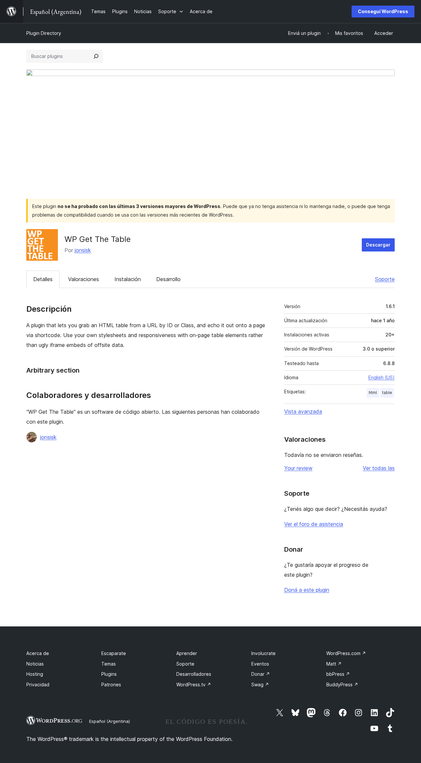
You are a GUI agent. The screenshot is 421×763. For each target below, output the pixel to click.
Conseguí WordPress (383, 11)
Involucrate (263, 653)
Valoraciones (83, 279)
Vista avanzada (303, 411)
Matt (334, 664)
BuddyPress (342, 684)
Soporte (385, 279)
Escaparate (113, 653)
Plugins (109, 674)
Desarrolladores (193, 674)
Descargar (378, 245)
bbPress (338, 674)
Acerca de (37, 653)
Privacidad (37, 684)
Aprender (186, 653)
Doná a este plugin (306, 590)
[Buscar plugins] (96, 56)
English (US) (381, 377)
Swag (260, 684)
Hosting (34, 674)
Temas (108, 664)
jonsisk (83, 250)
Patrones (111, 684)
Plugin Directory (43, 33)
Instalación (127, 279)
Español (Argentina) (109, 721)
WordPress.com (346, 653)
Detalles (43, 279)
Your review (298, 468)
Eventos (260, 664)
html (373, 392)
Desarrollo (168, 279)
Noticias (35, 664)
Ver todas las (379, 468)
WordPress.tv (193, 684)
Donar (260, 674)
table (387, 392)
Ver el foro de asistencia (313, 524)
